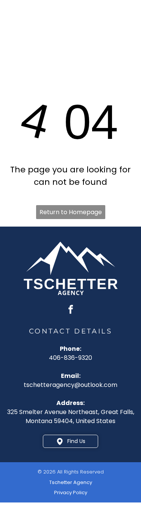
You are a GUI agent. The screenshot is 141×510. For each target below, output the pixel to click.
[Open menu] (124, 26)
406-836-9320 (70, 357)
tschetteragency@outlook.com (70, 385)
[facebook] (70, 310)
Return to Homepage (70, 212)
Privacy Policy (70, 492)
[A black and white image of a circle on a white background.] (15, 32)
